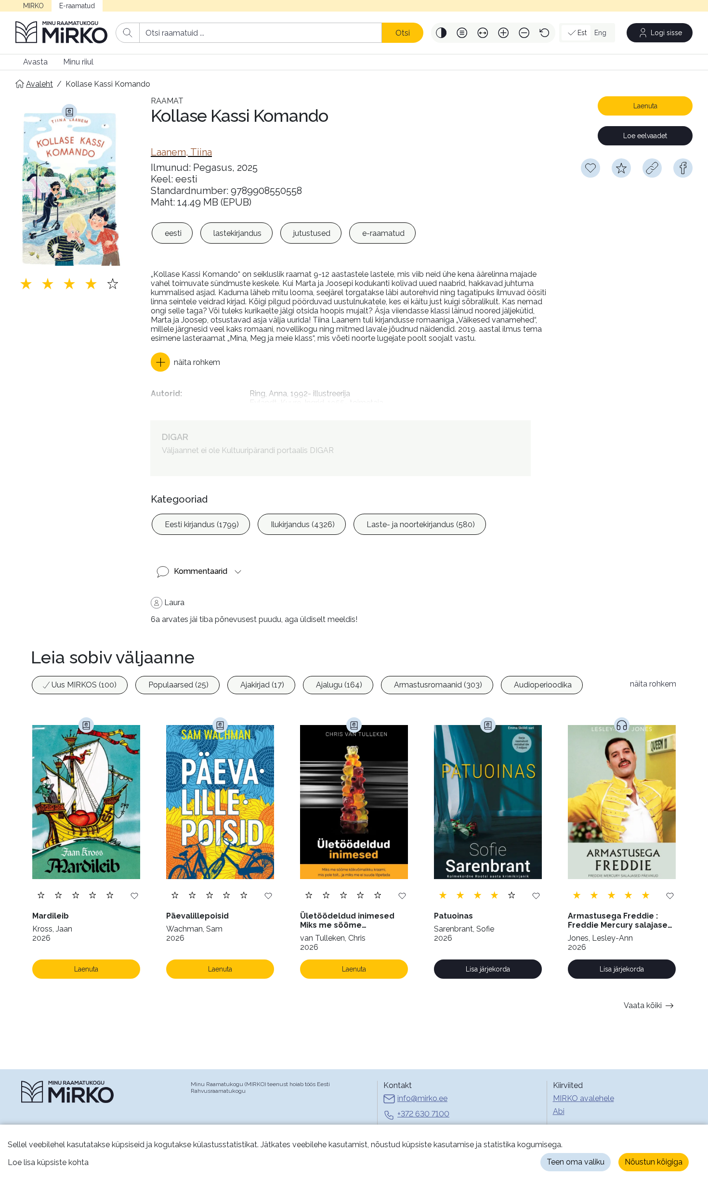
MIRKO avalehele (583, 1098)
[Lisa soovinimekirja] (134, 895)
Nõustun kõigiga (653, 1161)
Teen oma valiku (575, 1161)
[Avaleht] (61, 32)
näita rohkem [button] (653, 683)
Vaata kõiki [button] (643, 1005)
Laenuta (645, 106)
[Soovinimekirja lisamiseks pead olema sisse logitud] (590, 168)
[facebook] (683, 168)
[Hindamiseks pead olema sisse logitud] (621, 168)
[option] (172, 233)
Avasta (35, 61)
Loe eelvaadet (645, 136)
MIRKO (33, 6)
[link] (181, 152)
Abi (558, 1111)
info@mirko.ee (422, 1098)
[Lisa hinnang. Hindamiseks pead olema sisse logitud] (69, 283)
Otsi (402, 33)
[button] (441, 32)
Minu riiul (78, 61)
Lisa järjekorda (488, 969)
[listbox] (284, 233)
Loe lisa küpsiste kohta (48, 1162)
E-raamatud (77, 6)
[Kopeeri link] (652, 168)
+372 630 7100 (423, 1113)
